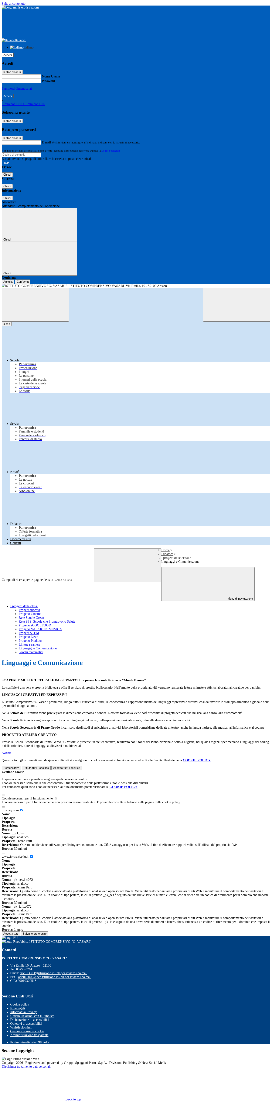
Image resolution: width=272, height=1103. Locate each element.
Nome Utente (51, 76)
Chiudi (7, 174)
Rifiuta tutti (36, 767)
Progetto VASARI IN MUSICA (40, 629)
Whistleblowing (20, 1027)
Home (165, 550)
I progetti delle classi (175, 558)
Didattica (167, 554)
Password (48, 81)
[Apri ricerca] (236, 305)
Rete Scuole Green (31, 617)
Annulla (8, 281)
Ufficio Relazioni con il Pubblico (32, 1016)
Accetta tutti (66, 767)
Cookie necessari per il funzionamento (28, 798)
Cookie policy (19, 1004)
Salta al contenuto (14, 3)
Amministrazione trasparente (29, 1035)
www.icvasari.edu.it (15, 856)
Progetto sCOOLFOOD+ (36, 625)
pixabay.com (11, 810)
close (6, 323)
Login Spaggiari (110, 150)
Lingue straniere (29, 644)
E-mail (46, 142)
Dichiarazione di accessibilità (29, 1019)
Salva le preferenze (35, 933)
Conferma (23, 281)
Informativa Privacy (23, 1012)
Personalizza (11, 767)
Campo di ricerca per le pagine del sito (27, 580)
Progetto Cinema (30, 614)
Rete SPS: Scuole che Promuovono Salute (47, 621)
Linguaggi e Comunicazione (38, 648)
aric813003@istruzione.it (53, 973)
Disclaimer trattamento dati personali (26, 1066)
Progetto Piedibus (30, 640)
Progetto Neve (28, 637)
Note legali (17, 1008)
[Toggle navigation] (35, 305)
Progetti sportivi (29, 610)
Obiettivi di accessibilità (26, 1023)
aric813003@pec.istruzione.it (54, 977)
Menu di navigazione (240, 598)
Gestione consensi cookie (27, 1031)
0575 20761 (24, 969)
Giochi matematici (31, 652)
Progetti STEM (29, 633)
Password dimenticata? (17, 88)
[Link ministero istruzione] (20, 7)
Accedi (7, 55)
